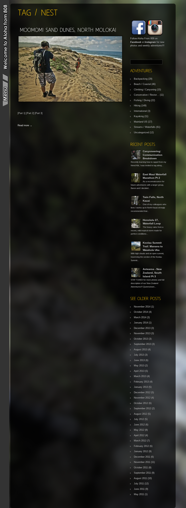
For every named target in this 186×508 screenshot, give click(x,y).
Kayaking (139, 116)
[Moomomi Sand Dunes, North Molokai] (68, 30)
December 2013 (142, 328)
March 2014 (140, 317)
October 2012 (141, 403)
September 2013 (142, 344)
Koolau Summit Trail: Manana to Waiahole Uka (153, 246)
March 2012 (140, 440)
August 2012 (140, 414)
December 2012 (142, 392)
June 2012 (139, 424)
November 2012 (142, 397)
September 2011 (142, 472)
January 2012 (141, 451)
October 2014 (141, 312)
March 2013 (140, 376)
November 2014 (142, 306)
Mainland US (140, 121)
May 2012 (139, 430)
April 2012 (139, 435)
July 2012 (139, 419)
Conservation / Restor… (146, 94)
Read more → (25, 125)
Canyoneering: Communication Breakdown (152, 155)
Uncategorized (141, 132)
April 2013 (139, 371)
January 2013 (141, 387)
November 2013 (142, 333)
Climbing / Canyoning (145, 89)
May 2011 (139, 494)
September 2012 (142, 408)
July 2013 (139, 354)
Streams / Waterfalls (144, 127)
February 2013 (141, 381)
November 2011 (142, 462)
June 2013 (139, 360)
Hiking (137, 105)
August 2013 (140, 349)
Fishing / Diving (142, 100)
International (140, 111)
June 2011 (139, 489)
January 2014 (141, 322)
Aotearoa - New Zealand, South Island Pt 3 (152, 273)
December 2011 (142, 456)
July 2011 (139, 483)
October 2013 (141, 338)
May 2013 (139, 365)
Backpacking (140, 78)
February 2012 (141, 446)
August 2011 (140, 478)
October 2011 (141, 467)
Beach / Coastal (142, 84)
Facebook (135, 42)
